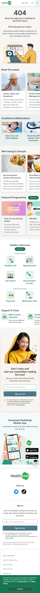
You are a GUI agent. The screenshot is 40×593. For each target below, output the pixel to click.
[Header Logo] (7, 3)
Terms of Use (25, 401)
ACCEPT (20, 589)
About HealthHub (9, 556)
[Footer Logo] (20, 478)
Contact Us (7, 573)
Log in (26, 3)
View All (32, 198)
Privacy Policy (20, 405)
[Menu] (37, 3)
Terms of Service (19, 544)
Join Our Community (10, 560)
